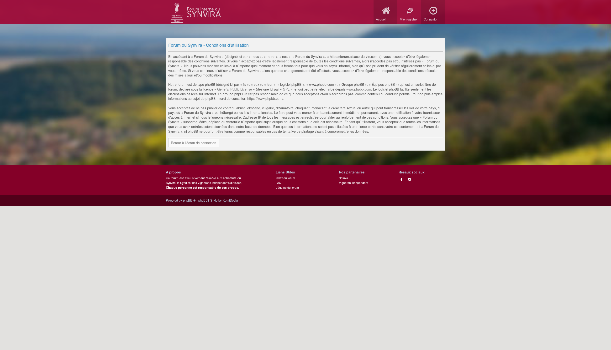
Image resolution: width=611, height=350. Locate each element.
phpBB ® (189, 200)
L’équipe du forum (287, 187)
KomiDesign (231, 200)
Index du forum (285, 178)
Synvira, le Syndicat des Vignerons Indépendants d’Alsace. (204, 183)
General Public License (234, 89)
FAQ (278, 183)
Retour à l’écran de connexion (193, 142)
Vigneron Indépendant (353, 183)
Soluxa (343, 178)
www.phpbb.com (358, 89)
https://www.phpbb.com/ (265, 98)
